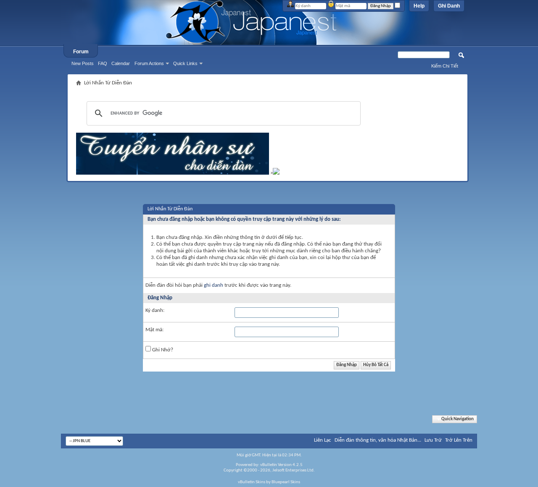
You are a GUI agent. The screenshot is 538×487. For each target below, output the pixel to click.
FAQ (102, 63)
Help (419, 6)
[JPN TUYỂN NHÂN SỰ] (172, 173)
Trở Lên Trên (458, 440)
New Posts (82, 63)
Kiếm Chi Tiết (444, 65)
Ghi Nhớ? (162, 350)
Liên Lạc (322, 440)
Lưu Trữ (433, 440)
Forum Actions (149, 63)
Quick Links (185, 63)
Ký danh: (154, 310)
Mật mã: (154, 330)
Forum (81, 52)
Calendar (120, 63)
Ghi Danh (449, 6)
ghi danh (213, 285)
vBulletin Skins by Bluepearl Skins (269, 482)
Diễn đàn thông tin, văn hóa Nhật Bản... (378, 440)
